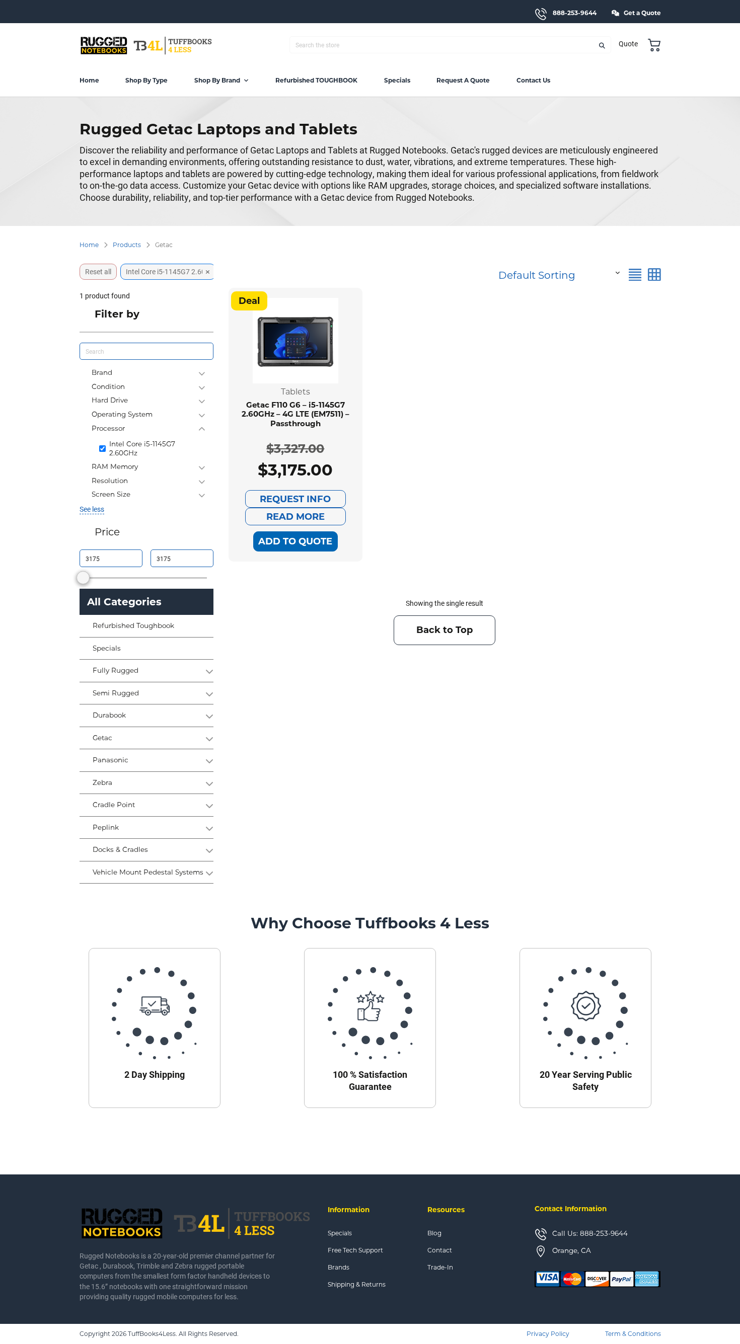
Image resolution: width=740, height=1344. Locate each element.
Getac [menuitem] (102, 738)
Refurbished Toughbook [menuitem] (133, 625)
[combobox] (557, 272)
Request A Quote (463, 80)
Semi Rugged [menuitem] (116, 693)
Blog (434, 1233)
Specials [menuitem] (107, 648)
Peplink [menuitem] (106, 827)
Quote (628, 43)
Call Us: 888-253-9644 (590, 1233)
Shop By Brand (217, 80)
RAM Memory (115, 466)
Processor (108, 428)
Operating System (122, 414)
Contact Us (533, 80)
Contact (439, 1250)
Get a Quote (642, 13)
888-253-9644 (575, 13)
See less (92, 509)
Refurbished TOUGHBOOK (316, 80)
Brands (338, 1267)
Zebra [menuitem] (102, 782)
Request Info (295, 499)
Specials (397, 80)
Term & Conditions (633, 1333)
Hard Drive (110, 400)
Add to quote (295, 541)
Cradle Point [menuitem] (114, 805)
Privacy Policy (548, 1333)
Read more (295, 516)
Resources (446, 1210)
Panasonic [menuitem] (110, 760)
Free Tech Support (355, 1250)
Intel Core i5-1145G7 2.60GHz (142, 448)
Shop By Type (146, 80)
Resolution (110, 481)
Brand (102, 372)
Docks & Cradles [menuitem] (120, 849)
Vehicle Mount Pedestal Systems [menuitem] (148, 872)
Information (348, 1210)
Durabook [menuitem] (109, 715)
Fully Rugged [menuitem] (115, 670)
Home (89, 80)
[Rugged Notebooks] (146, 45)
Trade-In (440, 1267)
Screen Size (111, 494)
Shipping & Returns (357, 1285)
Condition (108, 386)
